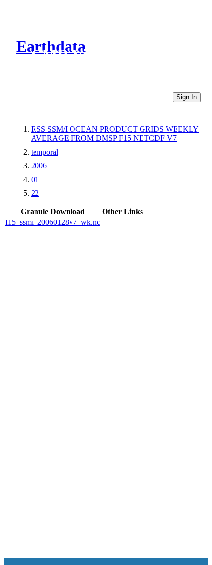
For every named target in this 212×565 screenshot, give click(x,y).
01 (35, 179)
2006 (39, 165)
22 (35, 193)
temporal (44, 152)
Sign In (187, 97)
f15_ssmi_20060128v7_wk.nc (52, 222)
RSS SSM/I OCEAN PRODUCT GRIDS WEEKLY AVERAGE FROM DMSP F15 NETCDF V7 (115, 133)
